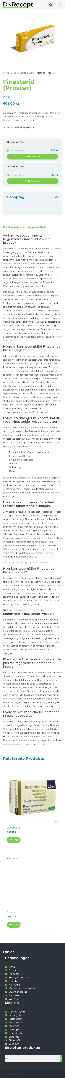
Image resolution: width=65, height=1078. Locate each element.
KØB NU (14, 840)
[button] (50, 4)
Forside (7, 73)
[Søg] (61, 1058)
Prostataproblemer (23, 73)
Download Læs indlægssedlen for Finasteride (26, 562)
